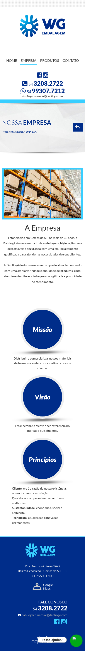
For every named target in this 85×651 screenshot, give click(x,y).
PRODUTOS (49, 60)
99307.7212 (46, 90)
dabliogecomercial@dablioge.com (42, 96)
